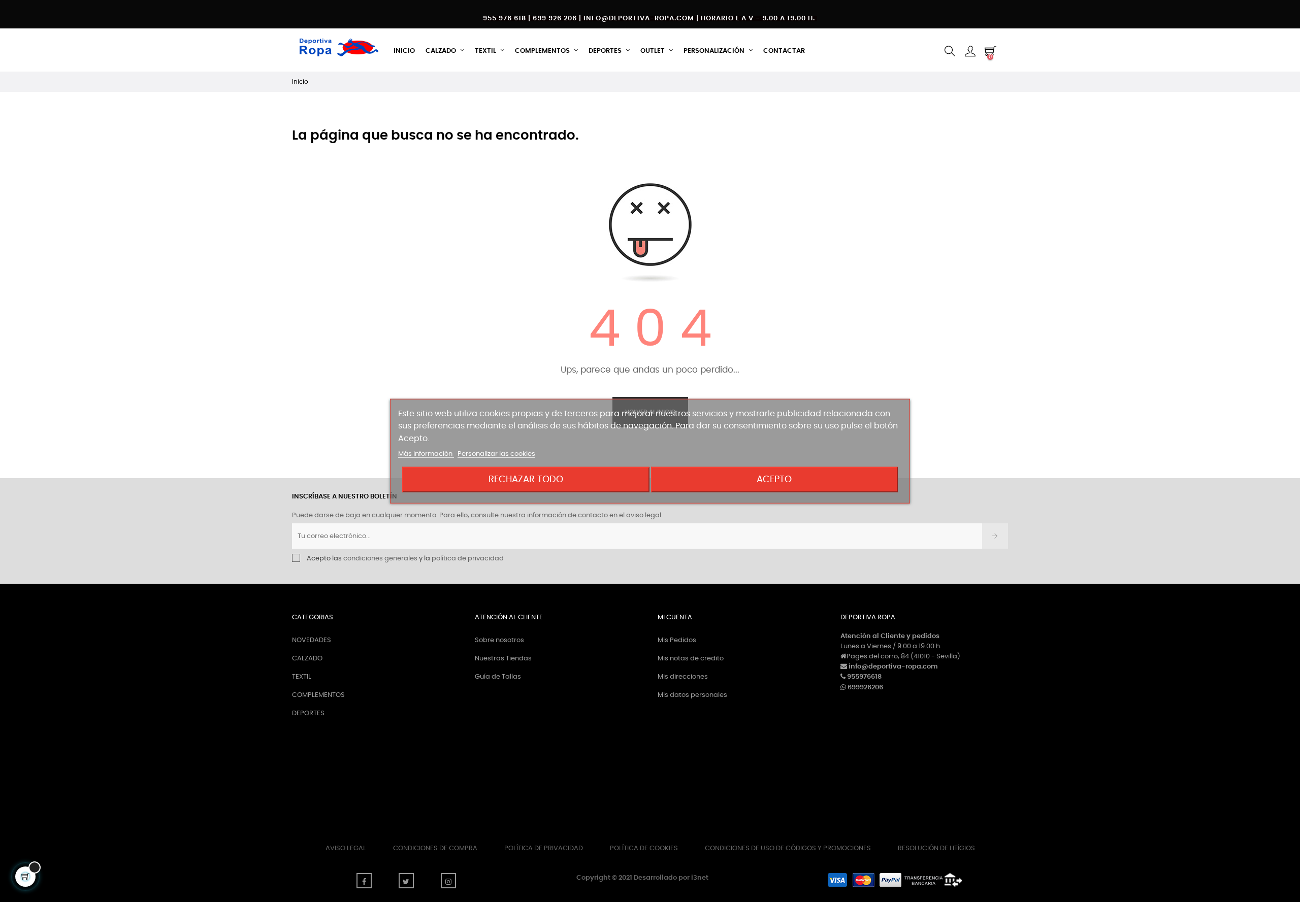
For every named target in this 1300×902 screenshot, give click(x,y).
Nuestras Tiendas (503, 658)
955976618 (864, 677)
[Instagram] (448, 880)
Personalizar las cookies (496, 454)
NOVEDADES (311, 640)
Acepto (774, 479)
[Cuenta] (970, 51)
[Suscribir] (995, 536)
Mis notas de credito (691, 658)
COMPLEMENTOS (318, 695)
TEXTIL (301, 677)
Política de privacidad (543, 848)
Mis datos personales (692, 695)
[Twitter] (406, 880)
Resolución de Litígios (936, 848)
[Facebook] (364, 880)
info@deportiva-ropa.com (893, 666)
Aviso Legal (346, 848)
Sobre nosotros (499, 640)
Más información (426, 454)
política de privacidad (468, 558)
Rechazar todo (526, 479)
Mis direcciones (683, 677)
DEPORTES (308, 713)
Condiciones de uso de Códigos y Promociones (788, 848)
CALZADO (307, 658)
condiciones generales (380, 558)
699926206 (865, 687)
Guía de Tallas (498, 677)
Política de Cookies (644, 848)
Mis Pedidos (677, 640)
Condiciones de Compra (435, 848)
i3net (699, 878)
